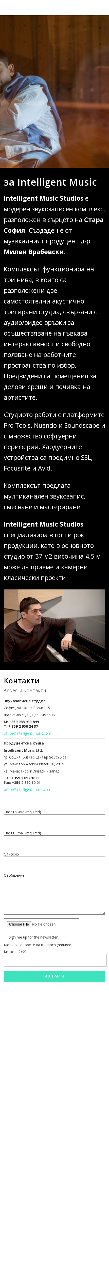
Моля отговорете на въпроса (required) (38, 944)
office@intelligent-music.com (27, 733)
